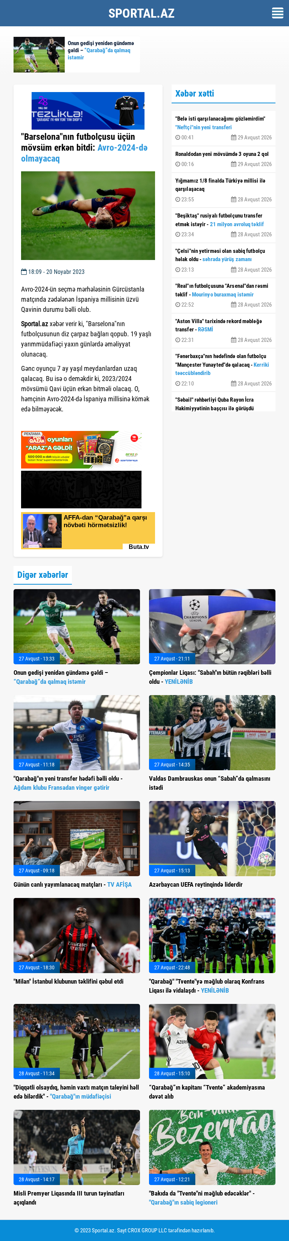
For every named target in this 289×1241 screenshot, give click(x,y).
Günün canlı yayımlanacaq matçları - (73, 884)
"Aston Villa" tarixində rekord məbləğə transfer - (223, 330)
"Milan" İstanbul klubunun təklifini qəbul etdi (68, 981)
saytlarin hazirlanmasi (51, 422)
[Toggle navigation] (277, 13)
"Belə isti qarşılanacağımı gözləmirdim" (223, 128)
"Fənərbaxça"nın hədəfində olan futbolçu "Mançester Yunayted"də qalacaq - (223, 370)
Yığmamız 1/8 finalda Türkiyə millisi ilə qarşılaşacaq (223, 190)
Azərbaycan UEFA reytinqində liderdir (196, 884)
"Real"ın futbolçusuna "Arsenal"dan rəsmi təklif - (223, 295)
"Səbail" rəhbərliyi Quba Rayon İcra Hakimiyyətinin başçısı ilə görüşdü (223, 409)
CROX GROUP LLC (147, 1230)
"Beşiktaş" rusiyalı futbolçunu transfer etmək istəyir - (223, 225)
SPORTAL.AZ (141, 13)
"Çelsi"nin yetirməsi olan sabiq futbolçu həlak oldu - (223, 260)
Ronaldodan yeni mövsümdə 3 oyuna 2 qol (223, 159)
